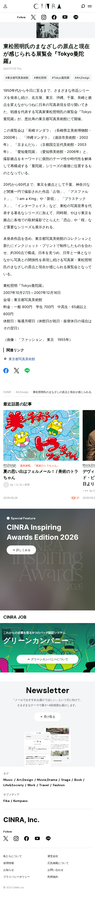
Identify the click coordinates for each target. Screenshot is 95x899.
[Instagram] (43, 17)
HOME (7, 392)
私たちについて (12, 856)
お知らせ (8, 870)
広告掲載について (58, 863)
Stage (65, 779)
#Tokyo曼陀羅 (60, 77)
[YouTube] (65, 17)
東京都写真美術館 (22, 359)
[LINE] (75, 17)
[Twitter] (33, 17)
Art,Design (22, 392)
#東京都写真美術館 (17, 77)
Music (8, 779)
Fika (6, 800)
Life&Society (13, 785)
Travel (44, 785)
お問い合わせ (55, 870)
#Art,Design (82, 77)
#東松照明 (40, 77)
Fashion (59, 785)
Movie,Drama (47, 779)
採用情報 (8, 863)
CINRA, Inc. (21, 820)
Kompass (20, 800)
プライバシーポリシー (16, 876)
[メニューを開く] (89, 6)
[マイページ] (5, 6)
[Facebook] (54, 17)
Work (31, 785)
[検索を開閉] (83, 6)
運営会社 (53, 856)
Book (78, 779)
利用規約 (53, 876)
